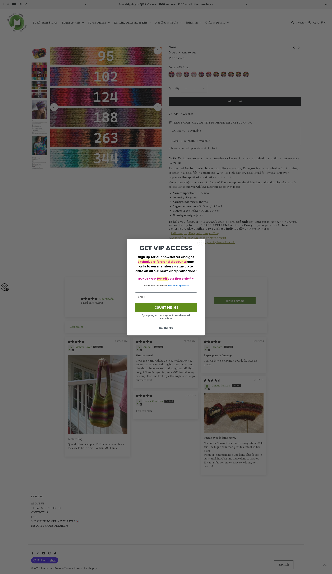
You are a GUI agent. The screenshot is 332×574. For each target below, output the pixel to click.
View (170, 285)
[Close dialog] (200, 243)
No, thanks (166, 328)
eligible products (181, 285)
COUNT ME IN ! (166, 307)
